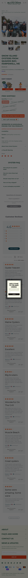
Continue (14, 294)
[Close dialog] (19, 281)
